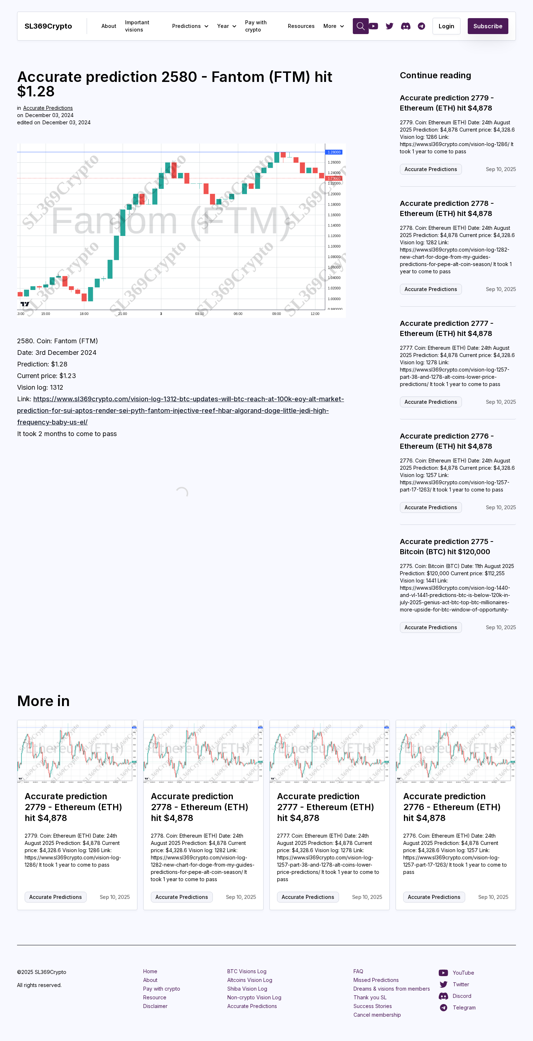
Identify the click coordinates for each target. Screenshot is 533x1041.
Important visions (137, 26)
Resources (301, 26)
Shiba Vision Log (247, 989)
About (109, 26)
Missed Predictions (376, 980)
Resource (154, 997)
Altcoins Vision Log (249, 980)
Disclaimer (155, 1006)
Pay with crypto (256, 26)
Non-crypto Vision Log (254, 997)
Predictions (186, 26)
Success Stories (373, 1006)
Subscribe (488, 26)
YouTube (463, 973)
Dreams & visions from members (392, 989)
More (329, 26)
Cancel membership (377, 1015)
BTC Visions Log (246, 971)
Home (150, 971)
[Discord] (405, 26)
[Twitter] (389, 26)
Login (446, 26)
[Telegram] (421, 26)
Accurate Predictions (48, 108)
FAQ (358, 971)
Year (223, 26)
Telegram (464, 1007)
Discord (462, 996)
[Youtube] (373, 26)
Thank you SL (370, 997)
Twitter (461, 984)
